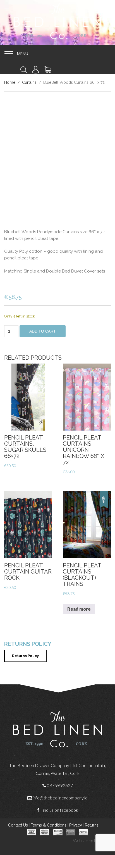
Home (9, 82)
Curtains (29, 82)
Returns (92, 825)
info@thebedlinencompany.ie (60, 797)
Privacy (75, 825)
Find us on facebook (59, 810)
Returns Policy (25, 656)
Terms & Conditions (48, 825)
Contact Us (18, 825)
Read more (79, 609)
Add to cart (42, 331)
